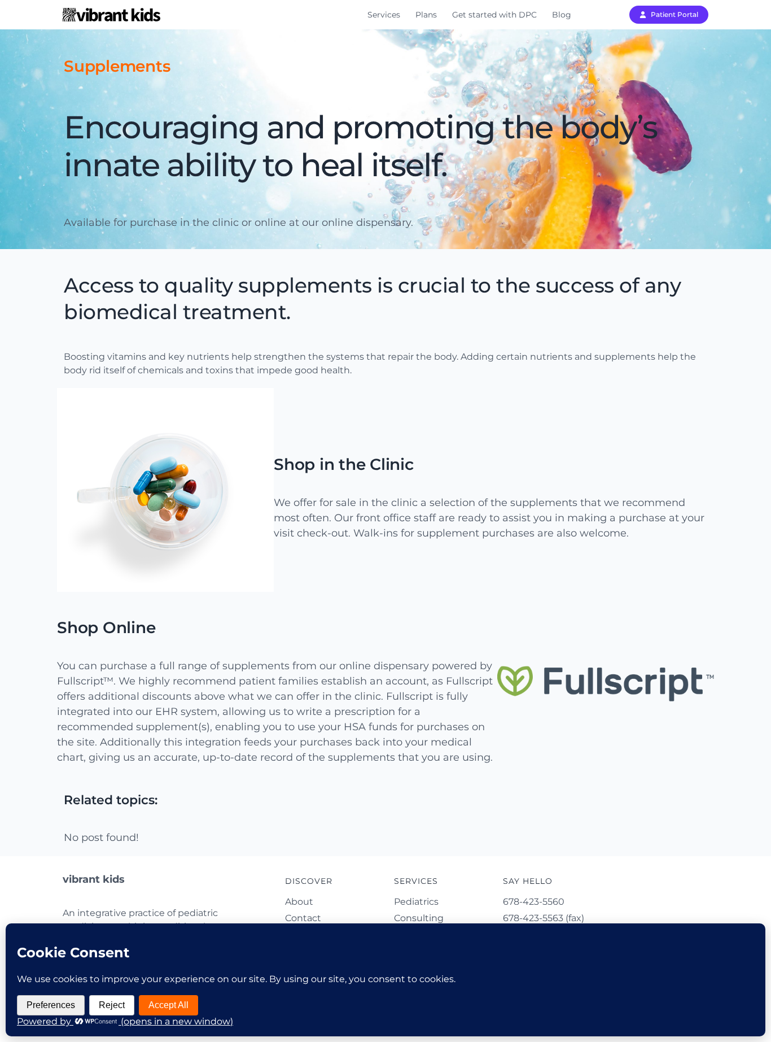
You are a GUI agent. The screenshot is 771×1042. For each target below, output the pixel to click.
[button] (668, 15)
